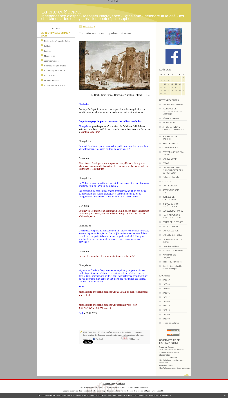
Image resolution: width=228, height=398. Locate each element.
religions (125, 335)
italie (137, 335)
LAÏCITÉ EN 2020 (170, 186)
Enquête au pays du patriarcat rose (105, 33)
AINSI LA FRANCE (170, 143)
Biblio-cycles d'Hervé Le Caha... (57, 41)
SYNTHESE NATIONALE (54, 86)
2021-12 (166, 297)
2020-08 (166, 319)
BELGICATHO (50, 76)
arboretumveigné (51, 61)
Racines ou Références (172, 262)
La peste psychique (171, 246)
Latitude (47, 46)
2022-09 (166, 284)
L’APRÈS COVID (170, 159)
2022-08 (166, 288)
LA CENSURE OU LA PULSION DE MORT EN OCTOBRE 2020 (173, 170)
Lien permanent (138, 332)
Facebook (99, 339)
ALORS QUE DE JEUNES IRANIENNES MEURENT (172, 111)
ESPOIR (166, 163)
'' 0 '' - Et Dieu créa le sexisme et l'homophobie (114, 332)
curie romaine (108, 335)
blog (162, 391)
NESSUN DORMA (170, 226)
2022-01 (166, 293)
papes (85, 339)
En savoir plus (165, 395)
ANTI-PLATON (169, 123)
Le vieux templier (51, 81)
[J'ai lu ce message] (225, 395)
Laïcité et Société (61, 12)
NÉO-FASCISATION (171, 118)
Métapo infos (49, 56)
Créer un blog (108, 384)
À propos (56, 28)
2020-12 (166, 306)
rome (142, 335)
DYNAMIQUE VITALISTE (173, 104)
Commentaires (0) (90, 335)
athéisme (117, 335)
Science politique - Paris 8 (55, 66)
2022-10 (166, 280)
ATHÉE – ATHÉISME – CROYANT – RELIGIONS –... (173, 129)
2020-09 (166, 314)
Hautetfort (121, 384)
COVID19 (167, 181)
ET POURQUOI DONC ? (54, 71)
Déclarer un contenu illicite (73, 391)
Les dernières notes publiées (114, 387)
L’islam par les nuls (171, 177)
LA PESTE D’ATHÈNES (172, 235)
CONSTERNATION (171, 148)
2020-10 (166, 310)
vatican (132, 335)
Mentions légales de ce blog (94, 391)
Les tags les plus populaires (137, 387)
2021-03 (166, 301)
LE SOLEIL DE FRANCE (173, 211)
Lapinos (47, 51)
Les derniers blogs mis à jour (91, 387)
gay (90, 339)
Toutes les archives (171, 323)
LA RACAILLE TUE (171, 231)
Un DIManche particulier (173, 250)
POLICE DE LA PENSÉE (173, 222)
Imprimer (135, 339)
